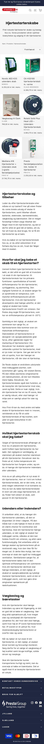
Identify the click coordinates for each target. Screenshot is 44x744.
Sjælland (8, 720)
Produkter (10, 44)
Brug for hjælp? (12, 694)
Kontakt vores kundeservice (20, 681)
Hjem (4, 44)
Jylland (7, 714)
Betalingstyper (12, 688)
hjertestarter (26, 449)
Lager (5, 727)
